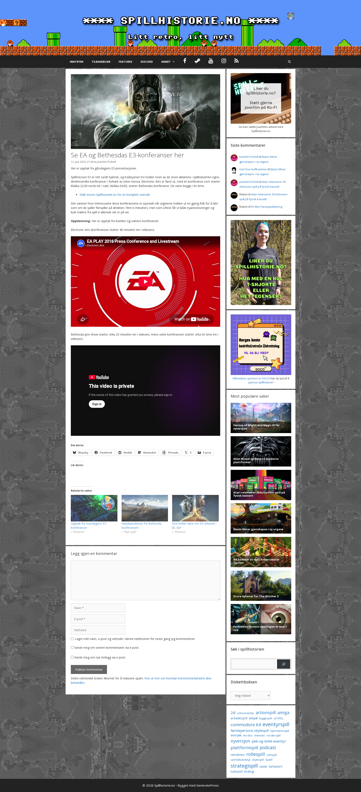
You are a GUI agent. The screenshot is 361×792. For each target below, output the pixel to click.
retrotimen (238, 755)
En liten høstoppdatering (266, 206)
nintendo (259, 735)
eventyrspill (276, 724)
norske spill (274, 735)
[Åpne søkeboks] (289, 61)
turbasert (275, 766)
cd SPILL (278, 718)
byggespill (265, 718)
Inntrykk (76, 62)
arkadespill (239, 718)
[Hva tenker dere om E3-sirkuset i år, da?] (195, 508)
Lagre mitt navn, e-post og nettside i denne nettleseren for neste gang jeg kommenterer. (135, 639)
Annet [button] (166, 62)
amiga (283, 712)
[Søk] (283, 664)
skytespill (258, 759)
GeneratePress (207, 785)
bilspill (253, 718)
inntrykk (236, 735)
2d (233, 712)
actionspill (266, 712)
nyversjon (240, 741)
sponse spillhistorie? (261, 382)
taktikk (263, 766)
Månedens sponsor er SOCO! (251, 378)
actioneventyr (245, 713)
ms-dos (248, 735)
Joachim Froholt (106, 161)
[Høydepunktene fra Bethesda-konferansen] (145, 508)
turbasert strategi (242, 771)
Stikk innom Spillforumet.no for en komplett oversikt (115, 195)
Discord (147, 62)
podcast (268, 747)
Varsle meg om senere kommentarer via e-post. (106, 648)
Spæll (268, 759)
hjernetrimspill (279, 731)
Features (125, 62)
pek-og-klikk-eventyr (269, 741)
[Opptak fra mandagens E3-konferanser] (94, 508)
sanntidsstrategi (240, 759)
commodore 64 (246, 724)
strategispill (244, 765)
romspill (272, 755)
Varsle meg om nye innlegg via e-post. (100, 657)
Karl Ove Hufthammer (253, 169)
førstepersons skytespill (250, 730)
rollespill (255, 754)
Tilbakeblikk (101, 62)
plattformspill (244, 747)
